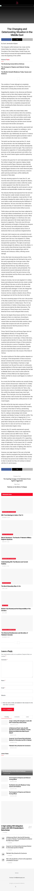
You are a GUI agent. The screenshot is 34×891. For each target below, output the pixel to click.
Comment (4, 659)
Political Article (8, 534)
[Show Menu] (2, 2)
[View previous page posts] (15, 79)
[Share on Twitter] (17, 39)
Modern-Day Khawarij (9, 511)
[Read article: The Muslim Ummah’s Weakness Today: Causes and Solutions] (4, 786)
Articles (5, 605)
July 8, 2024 (4, 612)
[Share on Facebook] (6, 39)
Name (3, 680)
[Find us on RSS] (19, 887)
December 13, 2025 (6, 517)
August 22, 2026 (13, 788)
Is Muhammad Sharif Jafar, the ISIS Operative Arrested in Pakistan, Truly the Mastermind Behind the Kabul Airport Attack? (19, 839)
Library (16, 873)
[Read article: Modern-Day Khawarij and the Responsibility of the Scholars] (17, 599)
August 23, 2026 (6, 773)
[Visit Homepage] (17, 2)
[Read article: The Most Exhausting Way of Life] (17, 576)
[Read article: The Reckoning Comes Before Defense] (17, 768)
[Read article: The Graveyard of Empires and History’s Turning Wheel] (4, 779)
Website (3, 695)
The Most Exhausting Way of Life (11, 586)
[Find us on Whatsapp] (17, 887)
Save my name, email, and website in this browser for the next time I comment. (18, 703)
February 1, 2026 (5, 541)
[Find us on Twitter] (15, 887)
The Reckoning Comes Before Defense (12, 64)
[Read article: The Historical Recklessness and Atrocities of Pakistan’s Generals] (17, 623)
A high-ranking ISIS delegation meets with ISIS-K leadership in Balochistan (12, 828)
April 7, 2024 (4, 588)
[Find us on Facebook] (13, 887)
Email (3, 688)
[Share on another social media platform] (28, 39)
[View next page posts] (18, 79)
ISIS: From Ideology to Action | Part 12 (12, 515)
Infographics (6, 582)
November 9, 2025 (5, 637)
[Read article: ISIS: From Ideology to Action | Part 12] (17, 505)
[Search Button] (32, 2)
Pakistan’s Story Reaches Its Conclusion (20, 745)
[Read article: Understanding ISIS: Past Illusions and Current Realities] (17, 552)
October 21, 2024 (5, 566)
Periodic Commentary (9, 629)
